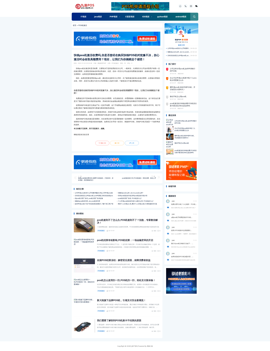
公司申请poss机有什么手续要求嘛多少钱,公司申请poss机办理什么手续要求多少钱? (178, 48)
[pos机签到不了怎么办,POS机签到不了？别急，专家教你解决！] (84, 225)
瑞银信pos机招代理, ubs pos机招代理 (87, 201)
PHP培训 (113, 17)
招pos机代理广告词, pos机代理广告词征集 (89, 198)
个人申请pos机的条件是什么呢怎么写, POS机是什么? (135, 201)
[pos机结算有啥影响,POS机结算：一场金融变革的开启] (84, 245)
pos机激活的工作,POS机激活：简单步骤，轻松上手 (139, 178)
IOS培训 (145, 17)
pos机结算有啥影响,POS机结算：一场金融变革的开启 (125, 240)
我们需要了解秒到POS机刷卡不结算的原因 (119, 320)
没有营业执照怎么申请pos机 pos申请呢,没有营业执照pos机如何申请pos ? (178, 55)
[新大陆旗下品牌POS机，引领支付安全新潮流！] (84, 306)
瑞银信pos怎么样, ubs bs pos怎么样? (130, 193)
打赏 (117, 143)
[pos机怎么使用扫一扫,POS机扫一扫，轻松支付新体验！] (84, 286)
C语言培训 (129, 17)
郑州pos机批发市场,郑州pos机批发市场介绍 (132, 195)
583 (155, 231)
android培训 (181, 17)
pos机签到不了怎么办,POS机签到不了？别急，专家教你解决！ (127, 221)
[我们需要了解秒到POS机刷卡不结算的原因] (84, 326)
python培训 (162, 17)
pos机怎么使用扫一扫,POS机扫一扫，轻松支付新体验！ (126, 280)
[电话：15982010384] (185, 6)
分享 (132, 143)
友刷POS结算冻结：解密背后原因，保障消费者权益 (124, 260)
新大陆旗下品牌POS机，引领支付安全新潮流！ (121, 300)
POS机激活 (82, 25)
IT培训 (83, 17)
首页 (74, 25)
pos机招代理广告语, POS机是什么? (130, 198)
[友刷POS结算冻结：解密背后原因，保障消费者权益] (84, 265)
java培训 (98, 17)
